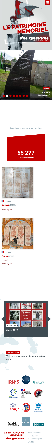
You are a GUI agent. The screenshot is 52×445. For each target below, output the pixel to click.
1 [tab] (3, 95)
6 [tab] (19, 95)
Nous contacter (34, 432)
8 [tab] (26, 95)
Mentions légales (35, 438)
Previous (2, 319)
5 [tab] (16, 95)
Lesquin (45, 92)
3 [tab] (10, 95)
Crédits (31, 442)
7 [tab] (23, 95)
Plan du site (33, 435)
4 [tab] (13, 95)
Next (49, 319)
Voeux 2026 (12, 330)
